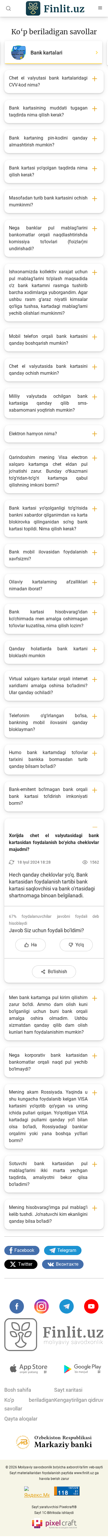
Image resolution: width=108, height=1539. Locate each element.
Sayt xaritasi (68, 1390)
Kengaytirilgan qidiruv (78, 1400)
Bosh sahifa (17, 1390)
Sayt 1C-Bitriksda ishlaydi (54, 1513)
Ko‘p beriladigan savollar (29, 1404)
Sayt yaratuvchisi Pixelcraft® (54, 1507)
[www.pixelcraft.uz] (54, 1524)
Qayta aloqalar (20, 1419)
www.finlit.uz (84, 1473)
